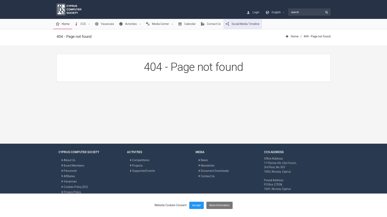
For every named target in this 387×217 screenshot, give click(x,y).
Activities (131, 24)
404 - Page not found (317, 36)
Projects (137, 165)
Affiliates (69, 176)
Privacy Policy (72, 192)
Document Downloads (215, 170)
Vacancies (107, 24)
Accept (196, 205)
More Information (219, 205)
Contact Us (213, 24)
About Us (69, 160)
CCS (83, 24)
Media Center (160, 24)
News (204, 160)
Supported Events (143, 170)
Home (65, 24)
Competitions (140, 160)
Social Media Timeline (245, 24)
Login (255, 12)
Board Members (74, 165)
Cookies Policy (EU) (76, 186)
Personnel (70, 170)
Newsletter (208, 165)
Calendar (190, 24)
